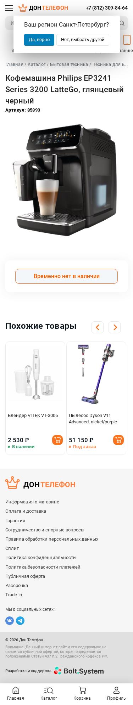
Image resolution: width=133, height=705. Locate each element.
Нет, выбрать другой (83, 39)
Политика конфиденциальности (40, 557)
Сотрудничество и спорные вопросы (44, 529)
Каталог (36, 64)
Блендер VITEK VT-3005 (33, 415)
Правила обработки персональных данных (51, 539)
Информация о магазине (32, 501)
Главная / (15, 64)
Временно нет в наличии (67, 276)
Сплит (12, 548)
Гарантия (15, 520)
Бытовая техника (69, 64)
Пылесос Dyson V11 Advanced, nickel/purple (93, 418)
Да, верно (39, 39)
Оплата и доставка (25, 511)
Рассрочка (16, 585)
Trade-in (13, 594)
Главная (15, 698)
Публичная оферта (25, 576)
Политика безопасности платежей (43, 567)
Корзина (82, 698)
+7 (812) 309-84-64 (107, 8)
